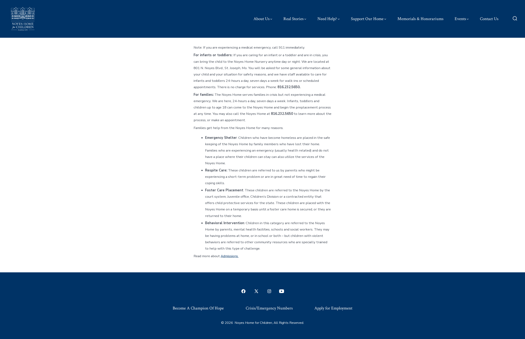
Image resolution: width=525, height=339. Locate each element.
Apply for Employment (333, 308)
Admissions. (230, 256)
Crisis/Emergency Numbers (269, 308)
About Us (261, 19)
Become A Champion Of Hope (198, 308)
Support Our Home (367, 19)
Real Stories (293, 19)
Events (460, 19)
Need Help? (327, 19)
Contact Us (489, 19)
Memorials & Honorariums (420, 19)
